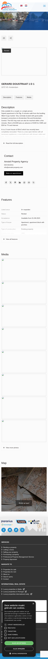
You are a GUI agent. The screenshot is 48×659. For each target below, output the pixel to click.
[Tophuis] (39, 526)
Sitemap (39, 656)
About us (6, 574)
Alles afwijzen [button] (19, 649)
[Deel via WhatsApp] (24, 182)
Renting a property (9, 547)
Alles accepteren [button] (19, 643)
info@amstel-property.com (13, 167)
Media (29, 97)
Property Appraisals (10, 559)
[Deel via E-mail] (29, 182)
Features (19, 97)
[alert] (19, 629)
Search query (8, 577)
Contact (6, 579)
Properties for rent (9, 572)
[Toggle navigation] (44, 6)
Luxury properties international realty (16, 594)
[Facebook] (3, 530)
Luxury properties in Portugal (13, 591)
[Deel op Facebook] (6, 182)
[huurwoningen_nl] (7, 524)
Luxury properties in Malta (12, 589)
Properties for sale (9, 569)
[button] (5, 624)
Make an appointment (13, 173)
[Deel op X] (10, 182)
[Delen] (10, 38)
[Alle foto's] (3, 38)
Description (7, 97)
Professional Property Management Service (18, 557)
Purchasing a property (11, 554)
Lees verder (17, 620)
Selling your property (10, 552)
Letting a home (8, 550)
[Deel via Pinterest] (15, 182)
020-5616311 (9, 165)
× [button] (33, 604)
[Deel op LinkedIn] (20, 182)
